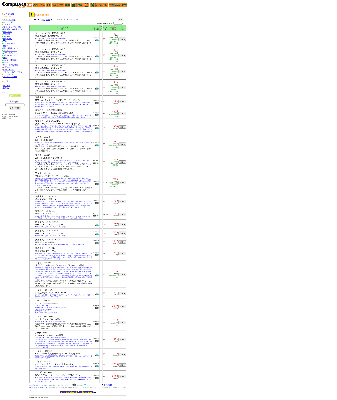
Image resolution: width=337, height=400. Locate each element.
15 (67, 19)
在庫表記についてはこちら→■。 (38, 387)
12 (48, 20)
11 (46, 20)
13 (49, 20)
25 (74, 19)
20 (70, 19)
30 (77, 19)
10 (44, 20)
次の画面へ (108, 385)
